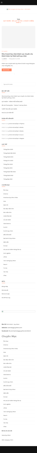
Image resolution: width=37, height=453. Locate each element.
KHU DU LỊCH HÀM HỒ (7, 112)
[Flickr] (29, 2)
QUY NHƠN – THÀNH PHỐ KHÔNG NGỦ (12, 101)
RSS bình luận (6, 294)
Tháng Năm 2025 (8, 149)
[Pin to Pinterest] (20, 73)
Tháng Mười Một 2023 (9, 153)
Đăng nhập (5, 286)
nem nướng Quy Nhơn (9, 260)
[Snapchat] (32, 2)
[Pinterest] (27, 2)
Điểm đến (6, 242)
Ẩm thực (5, 190)
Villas (4, 275)
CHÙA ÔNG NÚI (7, 216)
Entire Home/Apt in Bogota (16, 138)
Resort (5, 264)
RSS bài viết (5, 290)
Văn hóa (5, 272)
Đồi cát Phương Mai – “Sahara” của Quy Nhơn (14, 105)
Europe (5, 246)
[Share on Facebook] (16, 73)
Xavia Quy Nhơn (6, 435)
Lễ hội (5, 257)
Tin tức (5, 268)
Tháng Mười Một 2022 (9, 171)
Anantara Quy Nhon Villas (10, 197)
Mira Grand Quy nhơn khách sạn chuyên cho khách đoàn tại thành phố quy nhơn (17, 55)
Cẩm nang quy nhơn (7, 440)
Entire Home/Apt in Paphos (16, 123)
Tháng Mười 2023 (8, 157)
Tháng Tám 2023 (8, 164)
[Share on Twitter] (18, 73)
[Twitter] (23, 2)
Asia (4, 201)
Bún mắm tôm (7, 212)
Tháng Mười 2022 (8, 175)
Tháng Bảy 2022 (7, 179)
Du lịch (5, 227)
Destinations (7, 223)
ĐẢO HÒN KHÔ (7, 234)
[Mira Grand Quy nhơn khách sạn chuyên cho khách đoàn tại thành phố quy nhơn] (18, 37)
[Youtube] (22, 449)
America (5, 194)
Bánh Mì (5, 205)
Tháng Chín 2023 (8, 160)
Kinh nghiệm (4, 51)
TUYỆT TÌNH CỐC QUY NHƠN (9, 109)
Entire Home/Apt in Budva (16, 127)
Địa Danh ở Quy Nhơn (9, 238)
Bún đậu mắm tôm (8, 208)
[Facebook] (12, 449)
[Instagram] (25, 2)
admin (5, 58)
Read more (6, 70)
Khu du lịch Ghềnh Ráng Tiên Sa (12, 249)
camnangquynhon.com (15, 327)
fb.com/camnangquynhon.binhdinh (20, 331)
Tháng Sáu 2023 (7, 168)
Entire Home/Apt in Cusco (16, 135)
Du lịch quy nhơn (8, 231)
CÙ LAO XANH (7, 220)
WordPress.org (6, 297)
